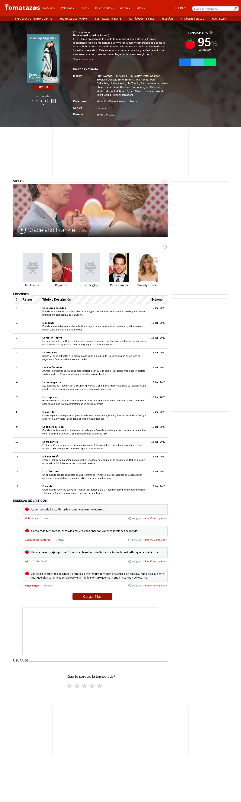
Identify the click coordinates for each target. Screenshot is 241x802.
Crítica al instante (109, 18)
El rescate (48, 322)
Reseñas (168, 18)
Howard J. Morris (127, 101)
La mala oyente (51, 382)
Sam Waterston (150, 83)
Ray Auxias (120, 75)
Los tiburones (51, 471)
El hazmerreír (50, 456)
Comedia (102, 107)
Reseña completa (155, 518)
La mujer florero (52, 337)
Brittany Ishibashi (122, 94)
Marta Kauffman (106, 101)
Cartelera (219, 18)
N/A (26, 561)
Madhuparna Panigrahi (37, 540)
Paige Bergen (32, 585)
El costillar (49, 412)
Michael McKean (115, 91)
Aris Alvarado (104, 75)
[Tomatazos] (20, 8)
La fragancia (50, 441)
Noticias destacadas (74, 18)
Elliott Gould (104, 94)
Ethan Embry (125, 79)
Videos (124, 8)
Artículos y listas (142, 18)
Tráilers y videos (193, 18)
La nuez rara (49, 352)
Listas (139, 8)
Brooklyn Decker (106, 79)
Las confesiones (52, 367)
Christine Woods (155, 91)
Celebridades (103, 8)
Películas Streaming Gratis (34, 18)
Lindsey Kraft (117, 83)
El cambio (48, 486)
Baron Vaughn (140, 87)
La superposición (53, 426)
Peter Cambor (151, 75)
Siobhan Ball (31, 518)
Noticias (48, 8)
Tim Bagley (134, 75)
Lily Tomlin (133, 83)
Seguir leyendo (82, 59)
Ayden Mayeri (135, 91)
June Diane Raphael (118, 87)
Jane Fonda (141, 79)
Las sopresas (50, 397)
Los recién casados (54, 308)
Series (84, 8)
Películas (67, 8)
